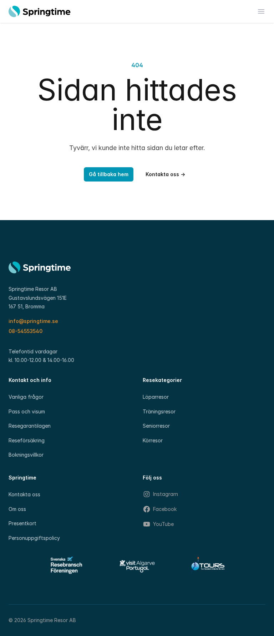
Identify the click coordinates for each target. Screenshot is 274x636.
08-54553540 (25, 331)
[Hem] (40, 11)
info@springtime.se (33, 321)
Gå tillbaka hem (108, 174)
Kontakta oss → (165, 174)
